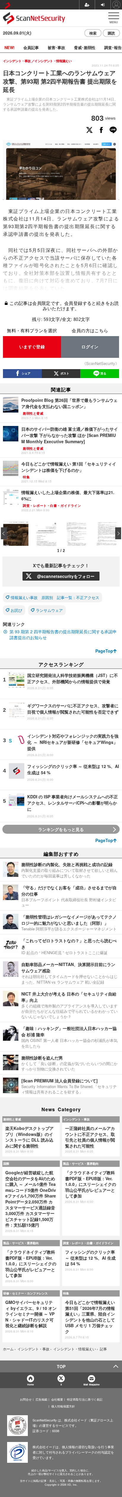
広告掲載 (41, 1399)
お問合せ (26, 1399)
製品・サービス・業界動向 (81, 1163)
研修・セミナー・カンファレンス (25, 1293)
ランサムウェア (49, 610)
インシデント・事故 (76, 1119)
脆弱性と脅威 (12, 1119)
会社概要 (57, 1399)
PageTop (104, 651)
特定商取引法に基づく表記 (84, 1399)
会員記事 (31, 47)
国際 (6, 1163)
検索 (93, 33)
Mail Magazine (91, 1384)
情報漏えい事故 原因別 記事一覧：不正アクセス (55, 597)
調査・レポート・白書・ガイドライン (88, 1243)
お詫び (16, 610)
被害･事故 (56, 47)
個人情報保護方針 (63, 1406)
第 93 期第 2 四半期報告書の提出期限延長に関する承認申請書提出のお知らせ (63, 634)
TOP (61, 1366)
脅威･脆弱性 (84, 47)
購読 (111, 33)
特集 (66, 1293)
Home (30, 1384)
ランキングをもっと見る (61, 829)
